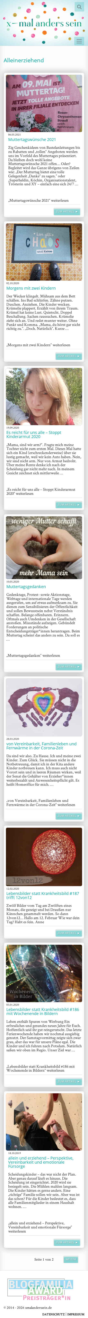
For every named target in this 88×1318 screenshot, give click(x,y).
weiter (71, 1259)
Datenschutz (53, 1314)
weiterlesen (38, 200)
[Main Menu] (79, 41)
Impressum (75, 1314)
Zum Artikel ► (67, 211)
